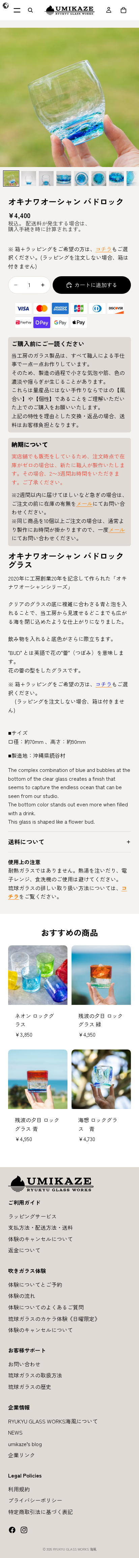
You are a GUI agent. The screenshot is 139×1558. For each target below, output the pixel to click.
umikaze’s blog (25, 1443)
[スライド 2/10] (28, 178)
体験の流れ (21, 1296)
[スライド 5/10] (81, 178)
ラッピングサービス (32, 1216)
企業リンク (21, 1455)
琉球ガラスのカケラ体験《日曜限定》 (54, 1318)
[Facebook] (12, 1530)
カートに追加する (95, 285)
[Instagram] (24, 1530)
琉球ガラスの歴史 (29, 1387)
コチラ (103, 249)
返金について (24, 1250)
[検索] (30, 10)
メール (84, 503)
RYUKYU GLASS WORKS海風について (53, 1421)
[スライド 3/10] (46, 178)
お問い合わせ (24, 1364)
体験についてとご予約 (35, 1284)
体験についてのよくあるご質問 (46, 1307)
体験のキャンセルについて (40, 1238)
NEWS (15, 1432)
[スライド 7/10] (116, 178)
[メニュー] (17, 10)
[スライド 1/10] (11, 178)
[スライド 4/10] (63, 178)
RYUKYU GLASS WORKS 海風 (74, 1549)
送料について (26, 841)
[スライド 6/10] (98, 178)
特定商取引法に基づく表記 (40, 1512)
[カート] (123, 10)
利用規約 (19, 1489)
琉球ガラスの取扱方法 (35, 1375)
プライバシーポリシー (35, 1500)
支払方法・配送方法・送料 (40, 1227)
